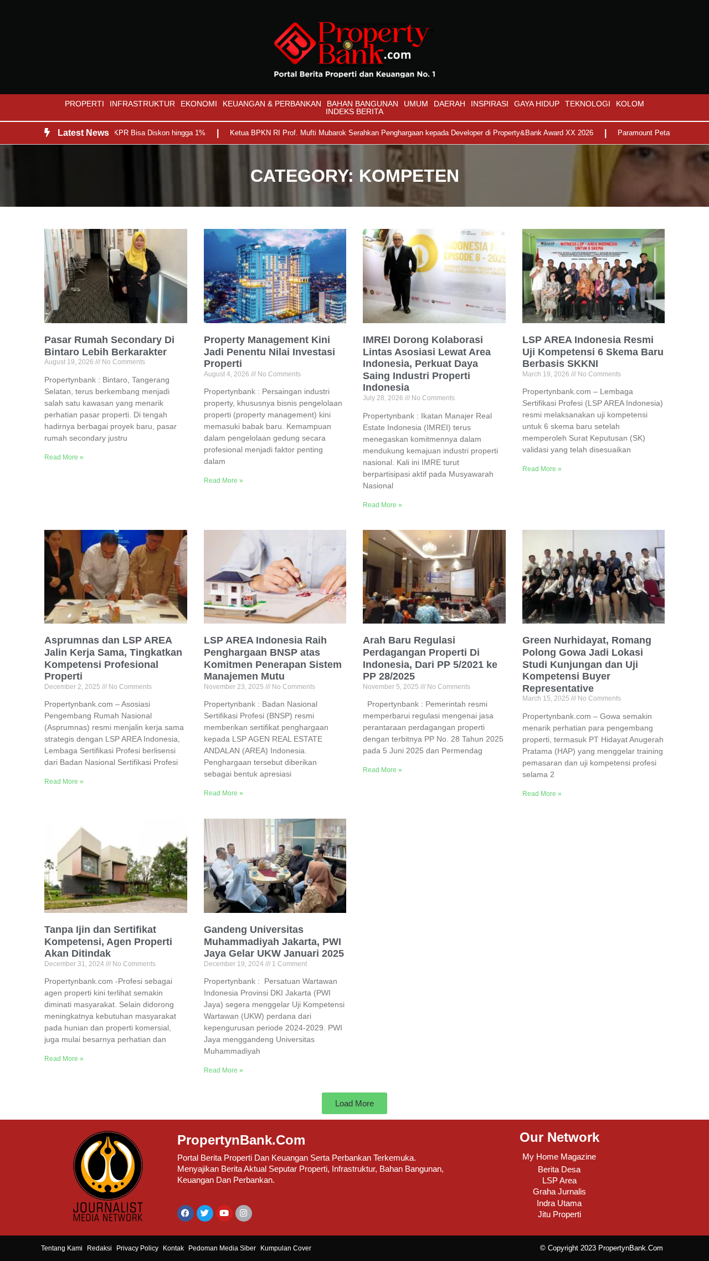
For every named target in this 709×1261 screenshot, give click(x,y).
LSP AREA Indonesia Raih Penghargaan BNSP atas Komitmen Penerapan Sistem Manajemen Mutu (273, 658)
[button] (354, 1103)
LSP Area (559, 1180)
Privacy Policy (137, 1248)
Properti (84, 104)
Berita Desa (559, 1169)
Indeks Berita (354, 111)
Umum (416, 104)
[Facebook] (185, 1213)
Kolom (630, 104)
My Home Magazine (559, 1156)
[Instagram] (243, 1213)
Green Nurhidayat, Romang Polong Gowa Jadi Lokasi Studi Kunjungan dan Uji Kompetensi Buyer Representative (586, 664)
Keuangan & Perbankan (272, 104)
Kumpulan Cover (285, 1248)
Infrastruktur (142, 104)
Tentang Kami (62, 1248)
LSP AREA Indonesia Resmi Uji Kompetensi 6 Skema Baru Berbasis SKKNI (593, 351)
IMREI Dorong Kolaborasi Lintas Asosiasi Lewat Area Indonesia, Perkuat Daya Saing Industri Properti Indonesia (427, 363)
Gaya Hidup (536, 104)
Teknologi (587, 104)
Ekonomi (199, 104)
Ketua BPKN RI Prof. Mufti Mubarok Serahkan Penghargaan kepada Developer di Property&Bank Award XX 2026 (385, 133)
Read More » (64, 457)
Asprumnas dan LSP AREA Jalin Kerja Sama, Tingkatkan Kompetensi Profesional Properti (113, 658)
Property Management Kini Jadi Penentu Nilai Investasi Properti (269, 351)
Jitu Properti (559, 1214)
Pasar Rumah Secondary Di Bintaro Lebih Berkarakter (109, 346)
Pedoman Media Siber (222, 1248)
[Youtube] (224, 1213)
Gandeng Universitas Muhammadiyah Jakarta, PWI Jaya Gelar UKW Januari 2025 (274, 941)
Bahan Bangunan (362, 104)
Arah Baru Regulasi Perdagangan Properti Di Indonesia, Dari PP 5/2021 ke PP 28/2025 (430, 658)
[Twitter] (205, 1213)
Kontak (173, 1248)
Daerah (449, 104)
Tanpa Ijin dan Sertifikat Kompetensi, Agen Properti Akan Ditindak (108, 941)
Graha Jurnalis (559, 1191)
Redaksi (99, 1248)
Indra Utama (559, 1203)
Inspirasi (489, 104)
